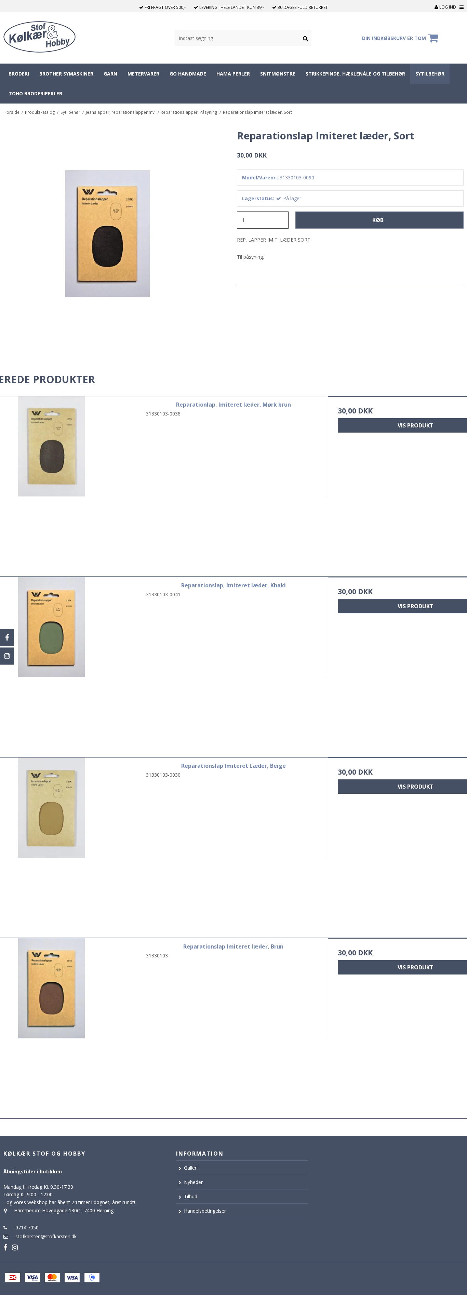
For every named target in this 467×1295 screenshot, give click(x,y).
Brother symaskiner (66, 73)
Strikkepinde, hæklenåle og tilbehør (355, 73)
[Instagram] (7, 656)
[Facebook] (7, 637)
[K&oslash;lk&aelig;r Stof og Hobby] (48, 38)
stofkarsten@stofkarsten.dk (46, 1236)
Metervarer (143, 73)
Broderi (19, 73)
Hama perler (233, 73)
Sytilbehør (429, 73)
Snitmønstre (277, 73)
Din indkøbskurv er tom (394, 38)
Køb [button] (378, 220)
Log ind (447, 7)
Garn (110, 73)
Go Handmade (188, 73)
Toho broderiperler (35, 93)
